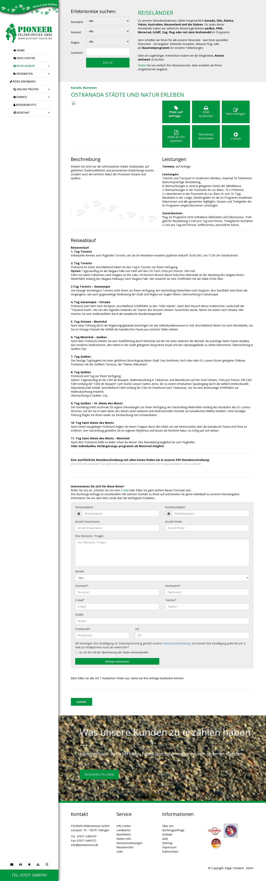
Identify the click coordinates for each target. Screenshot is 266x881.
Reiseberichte (124, 847)
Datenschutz (170, 851)
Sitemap (167, 843)
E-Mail (125, 490)
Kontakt (167, 834)
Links (119, 851)
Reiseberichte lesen (99, 774)
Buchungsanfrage (173, 830)
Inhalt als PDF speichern (176, 138)
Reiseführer (123, 834)
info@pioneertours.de (84, 845)
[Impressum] (46, 864)
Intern (249, 868)
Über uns (168, 826)
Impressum (169, 847)
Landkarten (123, 830)
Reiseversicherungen (129, 843)
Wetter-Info (123, 839)
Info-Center (123, 826)
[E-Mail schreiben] (11, 864)
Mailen (142, 65)
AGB (165, 839)
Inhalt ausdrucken (206, 114)
